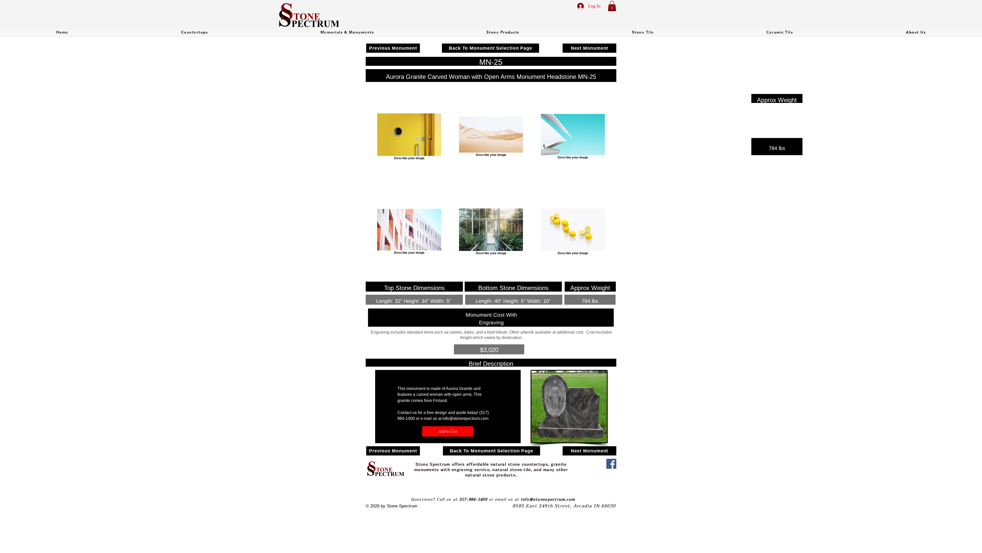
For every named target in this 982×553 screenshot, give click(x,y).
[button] (612, 6)
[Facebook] (611, 464)
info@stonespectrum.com (465, 418)
